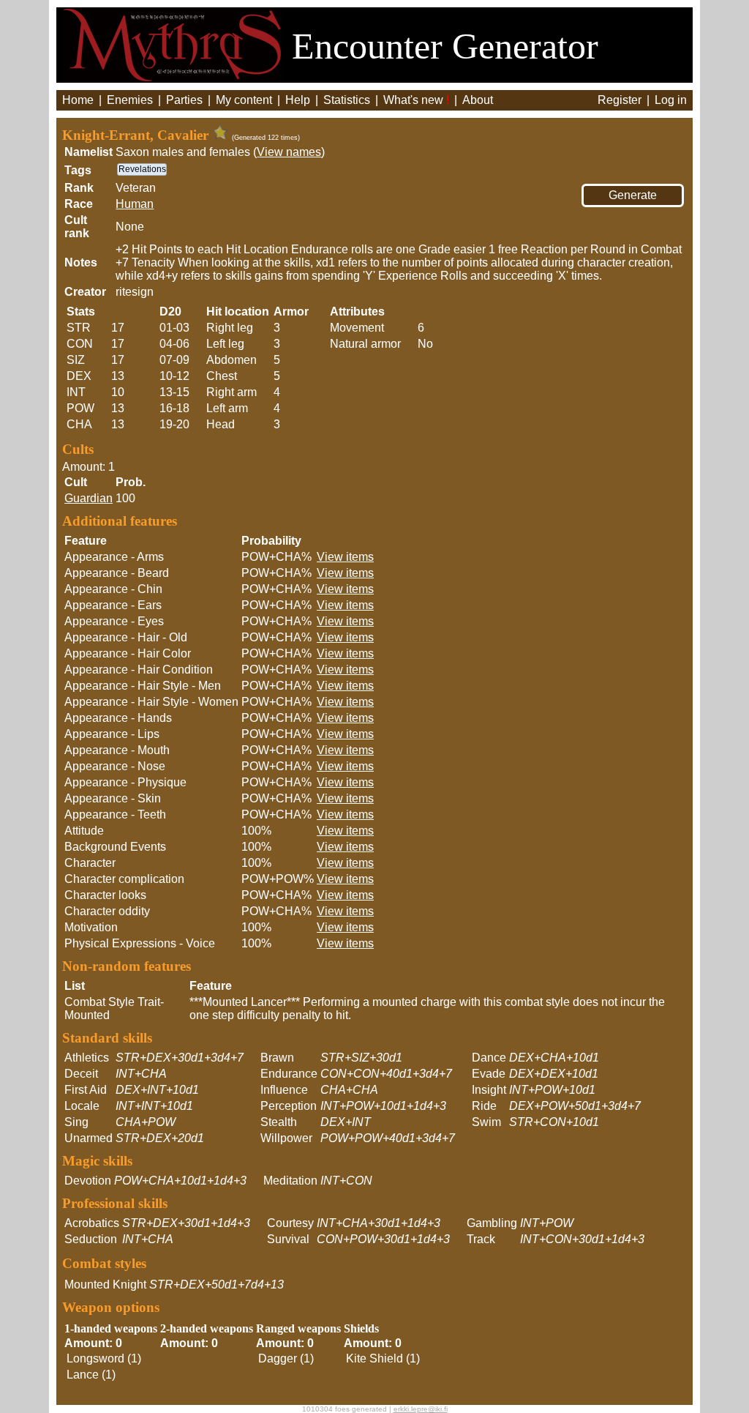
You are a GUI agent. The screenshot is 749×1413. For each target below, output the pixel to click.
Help (297, 100)
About (477, 100)
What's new (416, 100)
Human (135, 204)
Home (78, 100)
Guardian (88, 498)
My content (244, 100)
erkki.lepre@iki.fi (421, 1409)
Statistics (346, 100)
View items (345, 557)
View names (289, 152)
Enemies (130, 100)
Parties (184, 100)
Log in (671, 100)
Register (619, 100)
